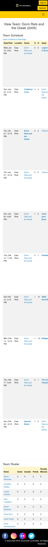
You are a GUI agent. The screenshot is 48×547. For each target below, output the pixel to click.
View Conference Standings (14, 39)
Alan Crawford (7, 500)
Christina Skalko (7, 485)
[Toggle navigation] (43, 14)
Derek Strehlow (7, 508)
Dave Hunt (8, 514)
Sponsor (42, 8)
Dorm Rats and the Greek (28, 50)
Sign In (43, 2)
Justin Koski (9, 519)
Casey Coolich (7, 493)
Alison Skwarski (7, 478)
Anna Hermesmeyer (9, 525)
